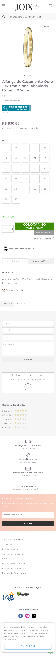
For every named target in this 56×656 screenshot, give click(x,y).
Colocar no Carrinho (34, 226)
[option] (28, 47)
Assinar (28, 523)
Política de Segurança (13, 568)
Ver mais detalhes (15, 290)
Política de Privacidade (13, 563)
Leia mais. (6, 112)
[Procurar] (3, 16)
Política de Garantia (11, 549)
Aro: (4, 140)
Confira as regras (28, 448)
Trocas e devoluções (12, 554)
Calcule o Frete (41, 261)
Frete (4, 558)
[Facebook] (21, 616)
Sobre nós (7, 544)
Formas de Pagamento (14, 573)
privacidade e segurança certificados (28, 489)
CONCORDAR (28, 646)
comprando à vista (28, 462)
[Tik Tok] (35, 616)
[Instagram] (28, 616)
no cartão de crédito (28, 475)
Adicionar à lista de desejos (22, 248)
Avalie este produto (12, 101)
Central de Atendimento (14, 539)
